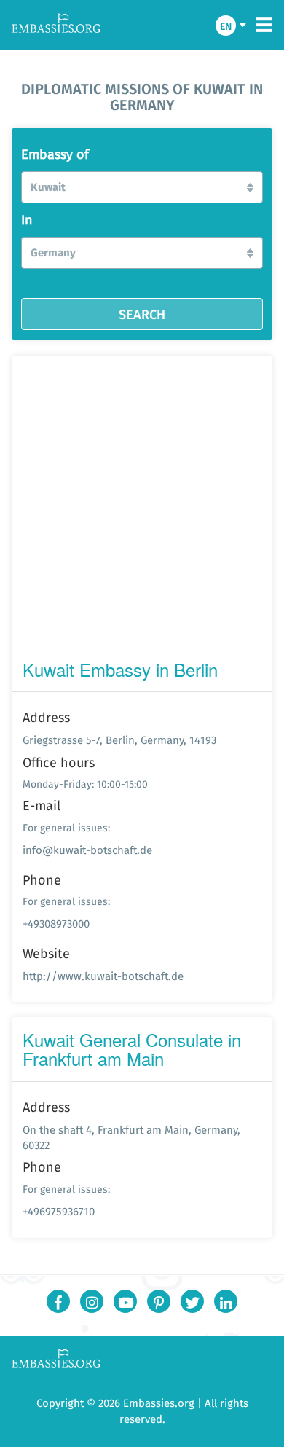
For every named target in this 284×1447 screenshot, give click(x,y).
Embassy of (55, 154)
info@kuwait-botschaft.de (87, 850)
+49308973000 (56, 923)
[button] (142, 187)
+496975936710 (59, 1211)
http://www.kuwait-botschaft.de (103, 976)
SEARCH (142, 314)
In (27, 220)
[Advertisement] (142, 511)
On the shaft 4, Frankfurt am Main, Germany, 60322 (131, 1137)
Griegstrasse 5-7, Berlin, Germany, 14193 (119, 740)
